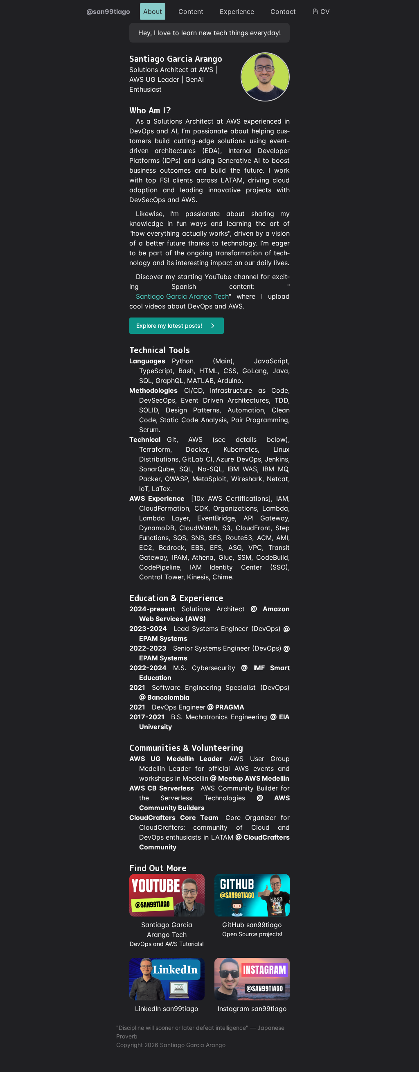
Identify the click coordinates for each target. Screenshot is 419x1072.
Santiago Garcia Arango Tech (182, 296)
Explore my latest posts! (169, 325)
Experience (237, 11)
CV (325, 11)
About (152, 11)
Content (190, 11)
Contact (283, 11)
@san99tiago (108, 11)
